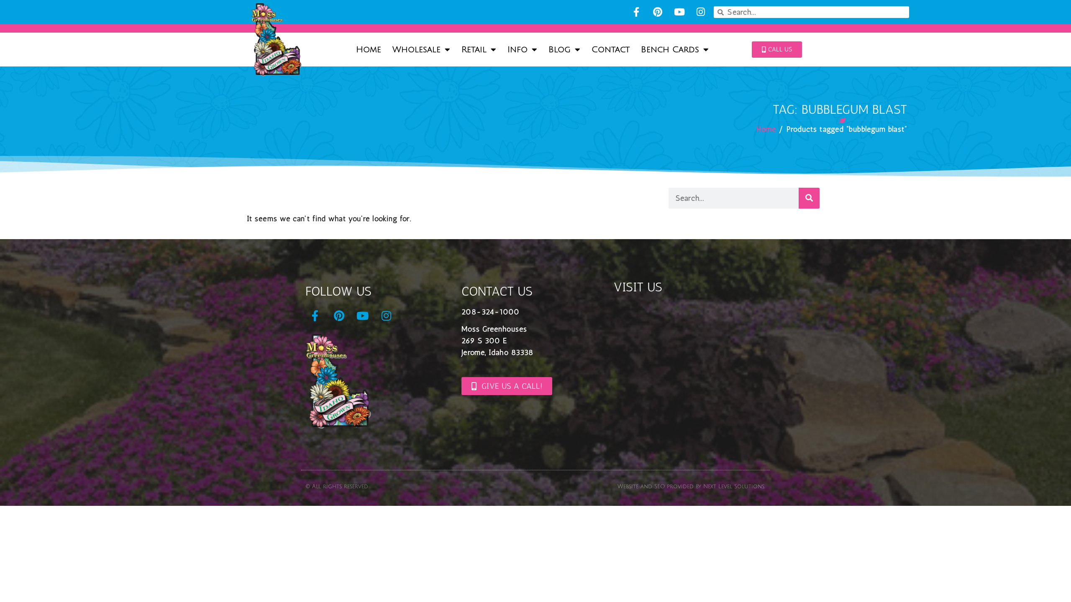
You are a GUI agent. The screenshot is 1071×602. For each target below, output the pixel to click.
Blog (559, 49)
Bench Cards (670, 49)
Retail (474, 49)
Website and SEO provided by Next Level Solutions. (691, 487)
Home (368, 49)
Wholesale (416, 49)
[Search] (809, 198)
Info (517, 49)
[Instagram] (700, 11)
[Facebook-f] (636, 11)
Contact (611, 49)
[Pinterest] (657, 11)
